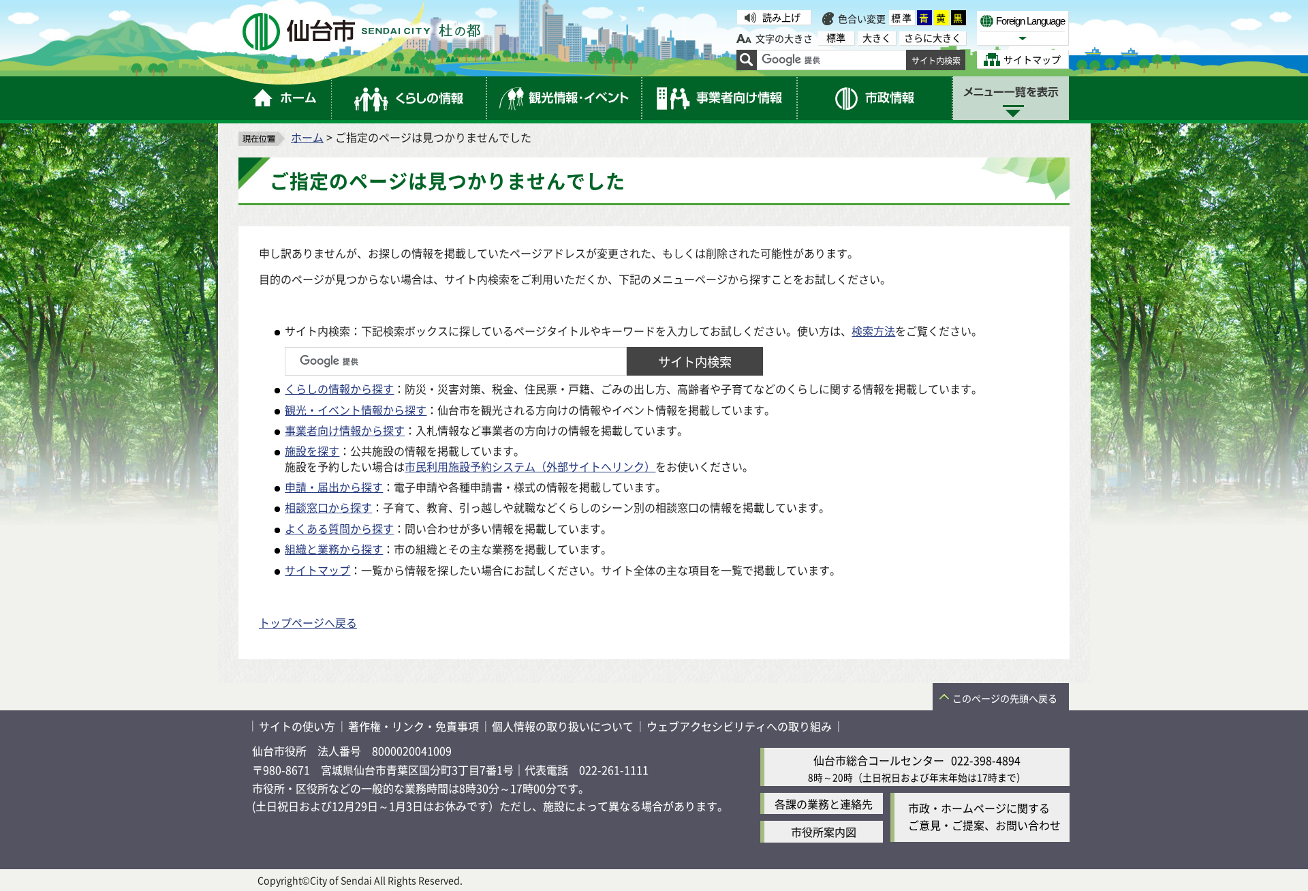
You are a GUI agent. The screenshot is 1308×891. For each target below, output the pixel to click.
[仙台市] (361, 31)
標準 (902, 18)
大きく (876, 37)
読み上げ (781, 17)
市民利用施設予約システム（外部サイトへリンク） (530, 466)
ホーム (307, 137)
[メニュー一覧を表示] (1011, 98)
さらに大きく (932, 37)
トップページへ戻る (308, 622)
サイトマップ (317, 570)
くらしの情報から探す (339, 388)
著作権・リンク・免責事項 (413, 726)
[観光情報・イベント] (564, 98)
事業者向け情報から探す (345, 430)
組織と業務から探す (334, 549)
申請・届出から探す (334, 487)
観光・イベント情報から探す (355, 410)
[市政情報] (875, 98)
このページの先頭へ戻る (1004, 698)
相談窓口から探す (328, 507)
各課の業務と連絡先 (824, 804)
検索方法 (873, 330)
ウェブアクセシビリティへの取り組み (739, 726)
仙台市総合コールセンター (878, 760)
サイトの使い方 (297, 726)
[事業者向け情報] (720, 98)
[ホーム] (285, 98)
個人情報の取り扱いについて (563, 726)
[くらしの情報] (409, 98)
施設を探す (312, 450)
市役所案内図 (823, 832)
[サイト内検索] (746, 60)
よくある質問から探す (339, 528)
